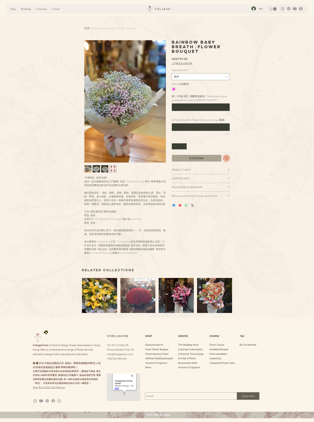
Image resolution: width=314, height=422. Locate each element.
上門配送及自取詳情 (182, 63)
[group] (157, 295)
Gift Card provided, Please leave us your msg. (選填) (198, 119)
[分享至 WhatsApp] (186, 205)
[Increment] (184, 146)
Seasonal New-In (154, 345)
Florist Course (216, 345)
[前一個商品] (79, 295)
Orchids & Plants (187, 358)
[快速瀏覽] (99, 295)
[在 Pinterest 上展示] (180, 205)
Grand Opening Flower (157, 354)
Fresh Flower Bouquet (156, 349)
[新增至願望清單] (226, 158)
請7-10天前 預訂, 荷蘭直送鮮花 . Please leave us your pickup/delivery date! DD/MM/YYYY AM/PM (199, 98)
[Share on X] (192, 205)
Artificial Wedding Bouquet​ (159, 358)
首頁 (86, 28)
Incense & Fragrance (156, 363)
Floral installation (218, 354)
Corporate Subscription (190, 349)
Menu (148, 367)
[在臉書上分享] (174, 205)
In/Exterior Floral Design (191, 354)
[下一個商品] (235, 295)
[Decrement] (174, 146)
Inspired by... (216, 358)
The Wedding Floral (188, 345)
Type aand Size (180, 70)
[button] (273, 9)
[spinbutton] (179, 146)
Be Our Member (248, 345)
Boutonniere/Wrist (187, 363)
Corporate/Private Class (222, 363)
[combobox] (201, 76)
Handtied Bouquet (218, 349)
